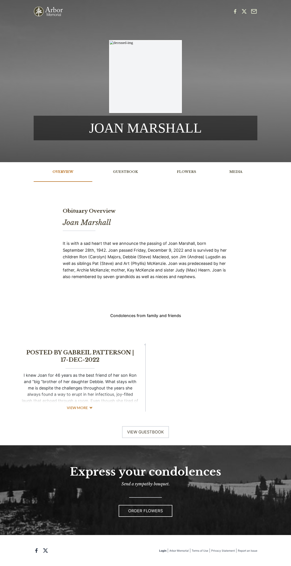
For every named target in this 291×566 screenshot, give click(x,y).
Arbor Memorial (179, 550)
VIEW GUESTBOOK (145, 432)
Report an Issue (247, 550)
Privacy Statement (223, 550)
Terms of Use (200, 550)
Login (162, 550)
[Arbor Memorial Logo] (48, 11)
